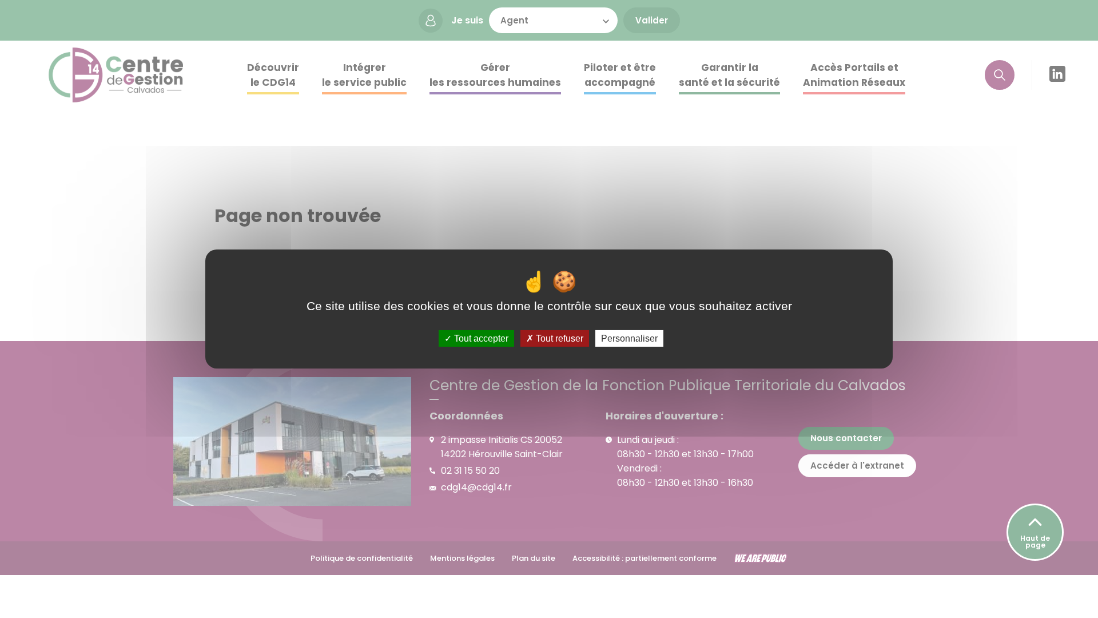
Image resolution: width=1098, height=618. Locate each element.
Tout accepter (480, 338)
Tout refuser (558, 338)
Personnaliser (629, 338)
